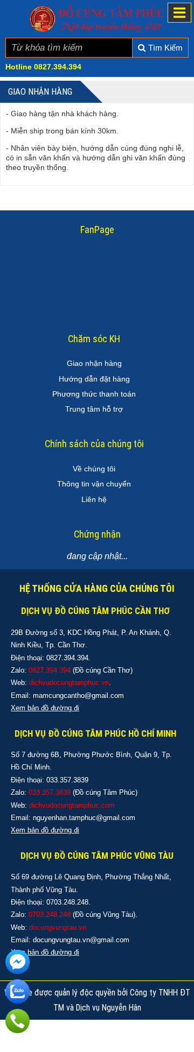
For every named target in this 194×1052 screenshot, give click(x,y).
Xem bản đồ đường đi (45, 830)
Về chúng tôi (94, 468)
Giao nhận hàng (94, 363)
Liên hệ (94, 499)
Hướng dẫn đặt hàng (94, 379)
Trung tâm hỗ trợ (94, 409)
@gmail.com (104, 695)
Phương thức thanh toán (94, 394)
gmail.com (119, 818)
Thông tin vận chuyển (94, 483)
